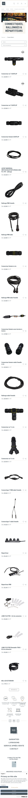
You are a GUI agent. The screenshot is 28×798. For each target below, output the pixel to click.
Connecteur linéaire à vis (8, 266)
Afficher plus (14, 689)
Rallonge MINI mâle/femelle (9, 297)
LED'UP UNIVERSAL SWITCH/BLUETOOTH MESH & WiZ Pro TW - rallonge (11, 170)
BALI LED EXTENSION (7, 681)
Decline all (14, 793)
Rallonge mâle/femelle (8, 395)
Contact (14, 749)
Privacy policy (14, 787)
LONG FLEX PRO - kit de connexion (11, 616)
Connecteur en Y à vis (7, 458)
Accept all (14, 790)
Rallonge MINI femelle (7, 203)
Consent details (4, 787)
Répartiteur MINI (6, 584)
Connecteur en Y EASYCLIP (9, 105)
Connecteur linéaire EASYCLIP (10, 137)
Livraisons (14, 742)
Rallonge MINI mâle (7, 234)
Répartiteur (4, 553)
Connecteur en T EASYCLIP (9, 74)
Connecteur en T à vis (7, 427)
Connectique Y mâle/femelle (9, 521)
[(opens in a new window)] (14, 764)
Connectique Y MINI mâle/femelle (11, 490)
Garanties (14, 739)
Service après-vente (14, 746)
